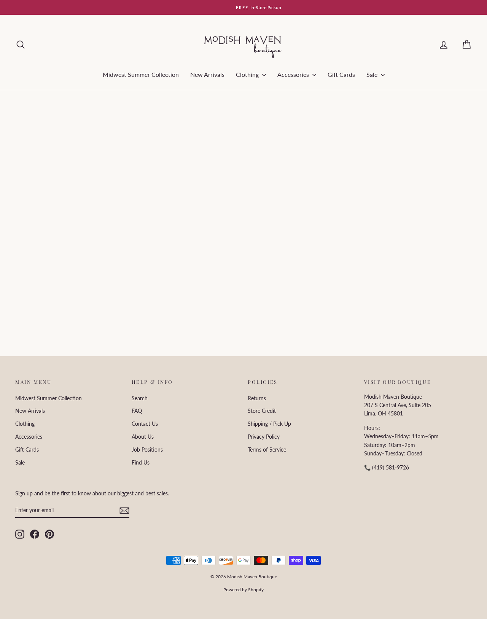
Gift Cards (341, 74)
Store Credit (262, 410)
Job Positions (147, 449)
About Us (143, 436)
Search (140, 398)
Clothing (248, 74)
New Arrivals (207, 74)
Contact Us (145, 423)
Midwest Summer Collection (141, 74)
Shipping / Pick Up (269, 423)
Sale (372, 74)
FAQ (137, 410)
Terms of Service (267, 449)
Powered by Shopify (243, 589)
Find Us (141, 462)
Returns (257, 398)
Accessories (293, 74)
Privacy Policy (264, 436)
